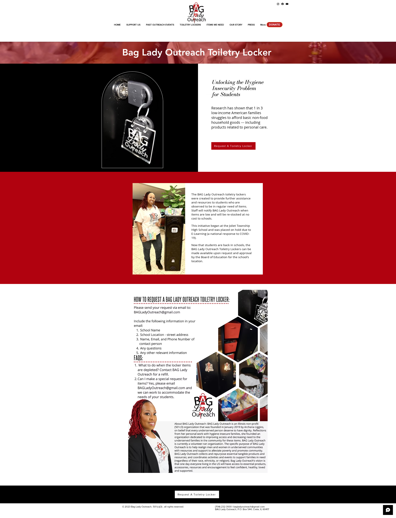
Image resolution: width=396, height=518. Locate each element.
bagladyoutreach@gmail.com (249, 506)
